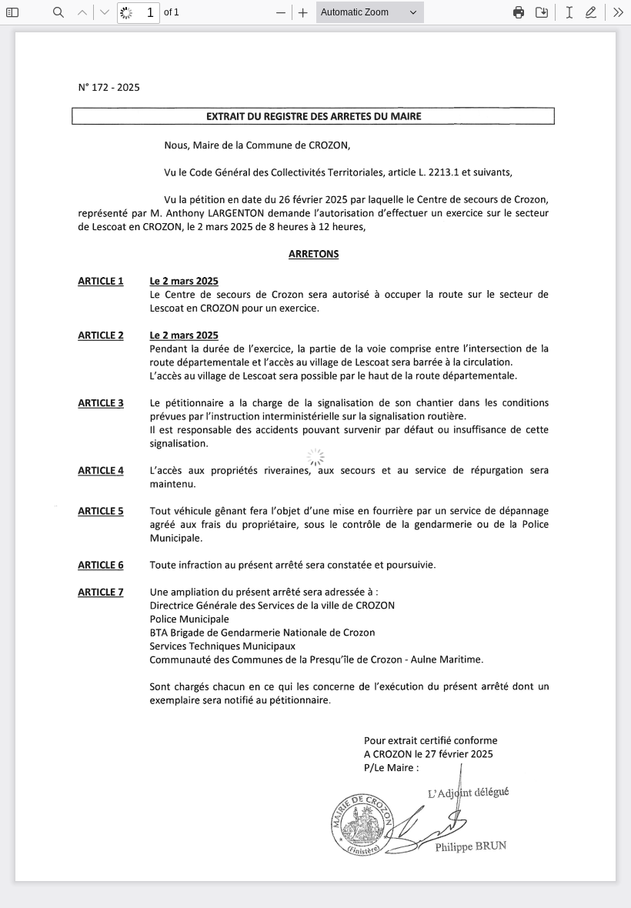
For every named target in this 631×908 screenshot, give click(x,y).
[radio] (569, 12)
